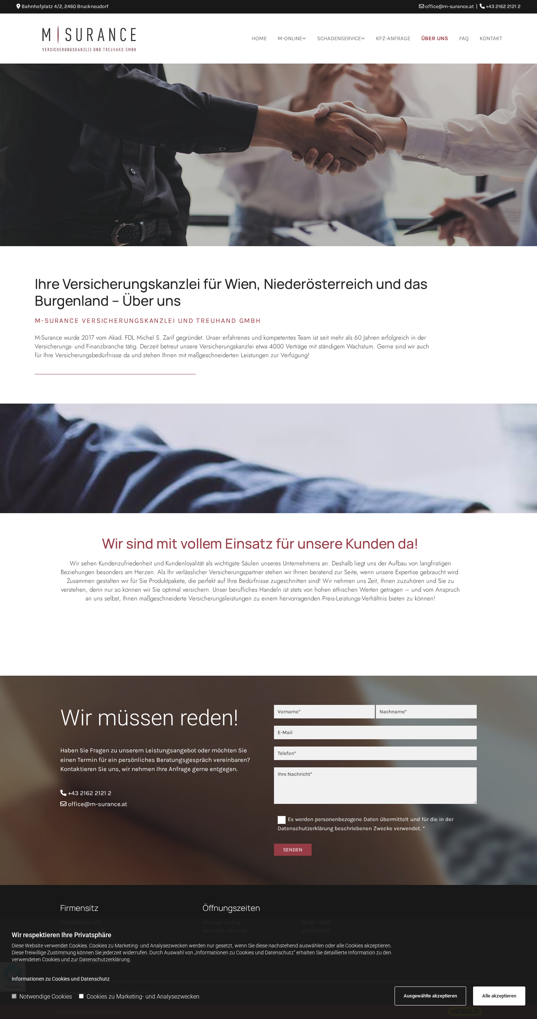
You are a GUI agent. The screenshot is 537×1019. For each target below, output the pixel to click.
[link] (292, 38)
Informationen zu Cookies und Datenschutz (61, 979)
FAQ (464, 38)
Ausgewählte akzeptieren (430, 996)
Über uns (434, 38)
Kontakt (491, 38)
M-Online (290, 38)
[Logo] (89, 38)
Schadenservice (339, 38)
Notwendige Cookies (45, 996)
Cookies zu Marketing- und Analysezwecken (143, 996)
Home (259, 38)
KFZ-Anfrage (393, 38)
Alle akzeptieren (499, 996)
